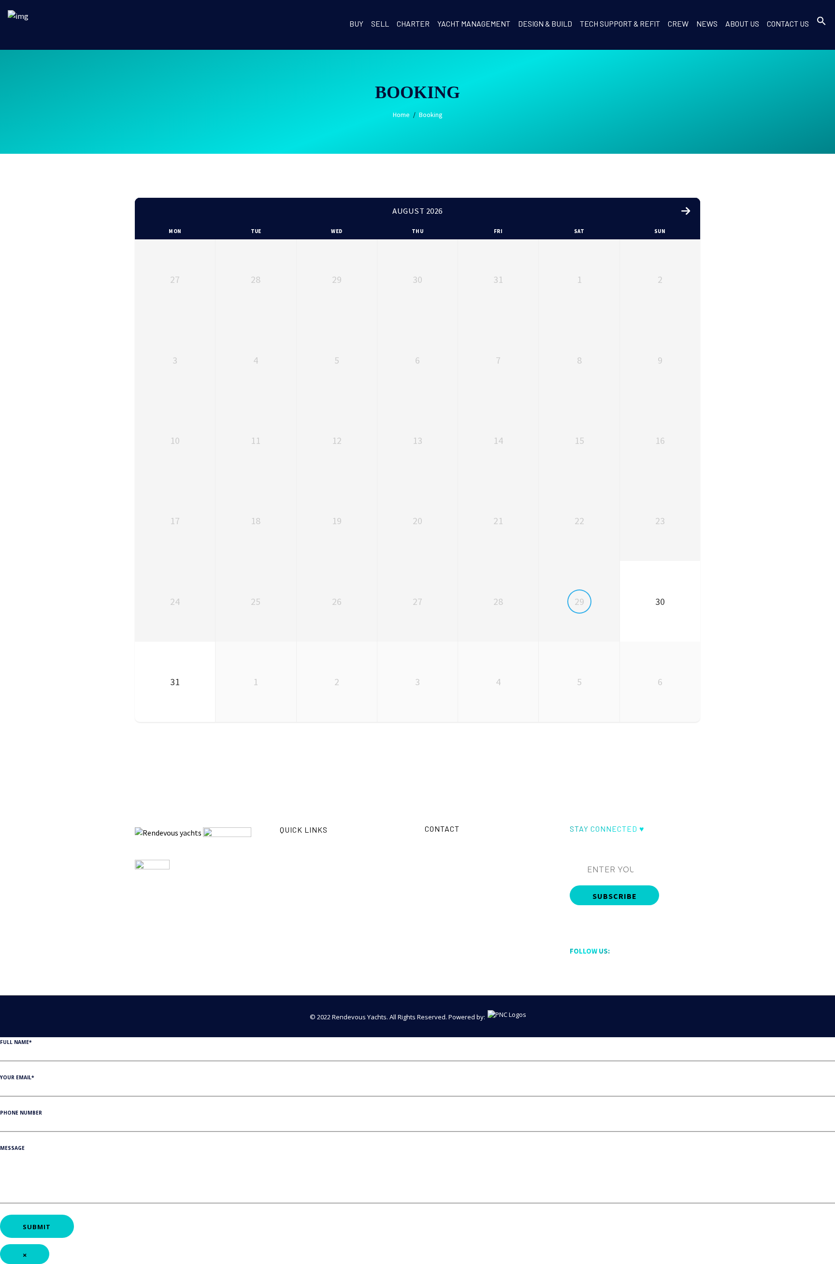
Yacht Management (308, 881)
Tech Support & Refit (310, 905)
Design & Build (301, 893)
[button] (821, 30)
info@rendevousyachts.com (477, 845)
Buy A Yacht (297, 845)
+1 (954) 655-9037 (460, 859)
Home (401, 115)
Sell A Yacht (296, 857)
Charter (291, 869)
